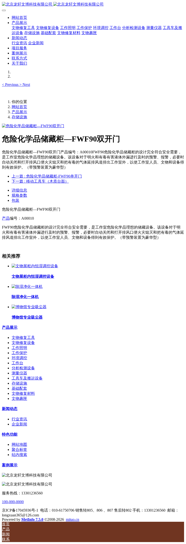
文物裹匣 (19, 398)
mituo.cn (72, 519)
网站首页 (19, 17)
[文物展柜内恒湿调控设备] (35, 266)
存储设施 (19, 117)
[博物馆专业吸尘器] (29, 307)
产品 (6, 218)
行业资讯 (19, 419)
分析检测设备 (23, 368)
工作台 (17, 363)
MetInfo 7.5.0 (32, 519)
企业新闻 (19, 424)
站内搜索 (19, 455)
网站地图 (19, 444)
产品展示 (19, 112)
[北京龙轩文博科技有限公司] (93, 4)
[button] (10, 84)
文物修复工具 (23, 337)
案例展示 (9, 465)
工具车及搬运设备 (27, 378)
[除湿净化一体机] (27, 286)
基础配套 (19, 388)
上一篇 (47, 176)
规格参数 (19, 195)
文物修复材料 (23, 393)
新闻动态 (9, 409)
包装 (15, 200)
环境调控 (19, 358)
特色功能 (9, 434)
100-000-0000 (13, 502)
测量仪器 (19, 373)
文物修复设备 (23, 343)
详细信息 (19, 190)
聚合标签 (19, 449)
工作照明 (19, 348)
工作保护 (19, 353)
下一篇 (40, 181)
